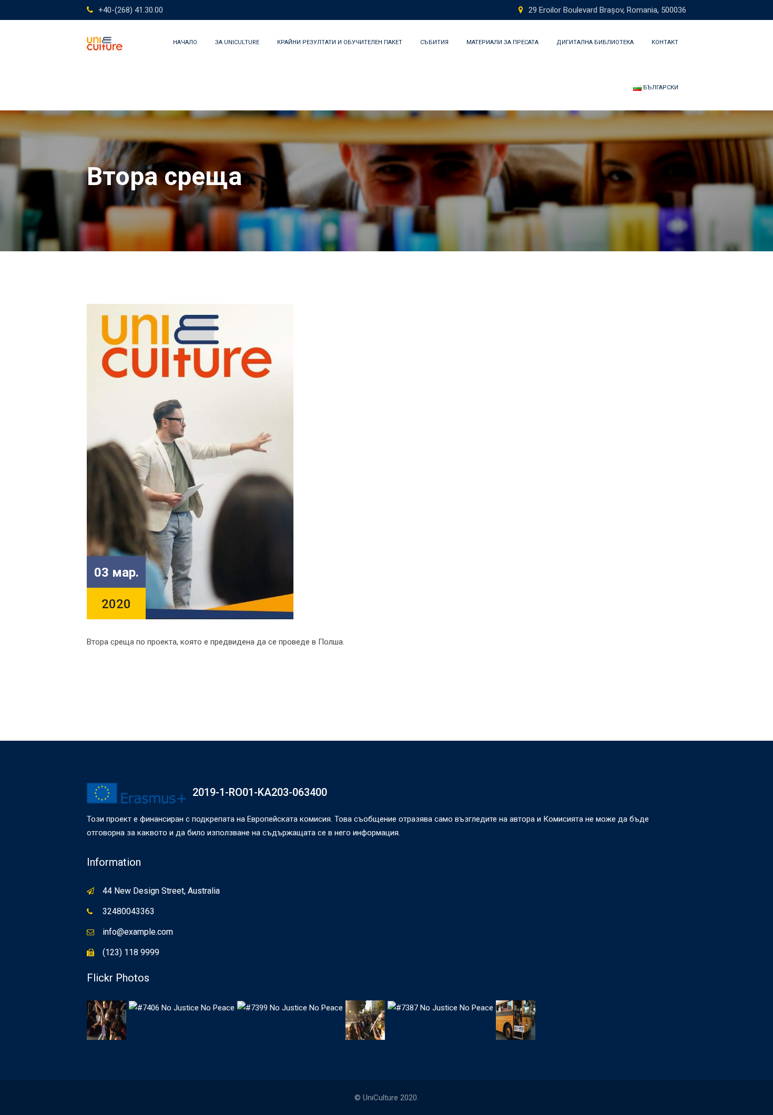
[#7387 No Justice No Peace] (440, 1007)
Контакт (665, 42)
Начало (185, 42)
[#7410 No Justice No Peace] (106, 1019)
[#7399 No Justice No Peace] (290, 1007)
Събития (434, 42)
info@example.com (138, 932)
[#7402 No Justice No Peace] (365, 1019)
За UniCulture (237, 42)
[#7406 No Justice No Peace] (182, 1007)
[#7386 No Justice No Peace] (515, 1019)
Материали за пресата (502, 42)
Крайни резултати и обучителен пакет (339, 42)
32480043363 (129, 911)
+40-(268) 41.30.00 (130, 10)
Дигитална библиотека (595, 42)
